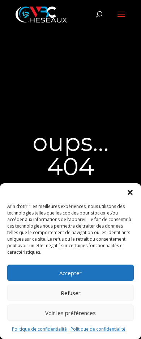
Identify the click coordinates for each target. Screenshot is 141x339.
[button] (130, 192)
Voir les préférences (70, 312)
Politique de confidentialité (39, 329)
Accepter (70, 273)
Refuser (71, 293)
